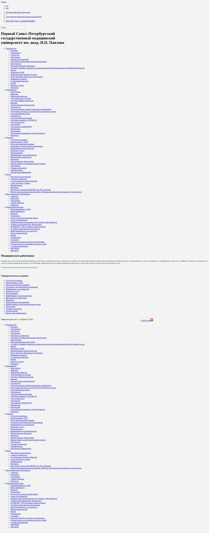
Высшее (14, 103)
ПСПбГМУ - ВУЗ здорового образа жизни (28, 227)
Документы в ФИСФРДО (21, 127)
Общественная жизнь (14, 207)
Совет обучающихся (19, 220)
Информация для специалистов (24, 155)
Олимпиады (16, 116)
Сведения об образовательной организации (24, 17)
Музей (13, 83)
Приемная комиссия (19, 96)
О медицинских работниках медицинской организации (19, 267)
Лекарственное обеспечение (22, 161)
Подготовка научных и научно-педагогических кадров (33, 111)
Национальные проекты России (24, 75)
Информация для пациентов (22, 148)
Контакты (15, 88)
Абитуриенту (16, 64)
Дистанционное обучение (21, 118)
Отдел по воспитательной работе (24, 218)
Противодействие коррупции (18, 12)
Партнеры (15, 198)
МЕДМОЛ (15, 248)
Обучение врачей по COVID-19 (24, 120)
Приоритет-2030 (17, 72)
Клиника (9, 138)
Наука (8, 174)
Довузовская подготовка (21, 98)
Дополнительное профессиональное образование (31, 109)
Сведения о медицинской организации (27, 146)
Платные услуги (17, 151)
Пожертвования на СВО (21, 209)
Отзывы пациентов (19, 168)
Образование (11, 90)
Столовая (14, 240)
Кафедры (14, 94)
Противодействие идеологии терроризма (28, 242)
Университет (11, 48)
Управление (16, 53)
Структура (15, 55)
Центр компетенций (19, 233)
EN (7, 8)
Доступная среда (17, 122)
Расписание (15, 131)
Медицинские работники (21, 157)
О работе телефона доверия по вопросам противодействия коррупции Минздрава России (48, 68)
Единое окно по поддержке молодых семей (28, 244)
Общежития (16, 237)
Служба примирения (19, 246)
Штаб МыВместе (18, 211)
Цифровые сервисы (19, 79)
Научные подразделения (21, 177)
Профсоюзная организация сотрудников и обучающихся (34, 222)
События (14, 196)
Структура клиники (19, 140)
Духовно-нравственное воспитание (25, 229)
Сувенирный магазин (20, 81)
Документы (15, 57)
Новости (14, 214)
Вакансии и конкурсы (20, 59)
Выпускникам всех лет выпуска (24, 231)
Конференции (16, 185)
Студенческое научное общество (24, 181)
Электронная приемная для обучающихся (28, 133)
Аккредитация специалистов (23, 105)
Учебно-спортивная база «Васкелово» (26, 224)
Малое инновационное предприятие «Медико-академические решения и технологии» (46, 192)
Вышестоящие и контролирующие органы (28, 164)
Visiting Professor (17, 203)
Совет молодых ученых (20, 183)
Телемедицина (17, 170)
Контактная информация (21, 172)
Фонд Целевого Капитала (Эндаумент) (27, 77)
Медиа (13, 70)
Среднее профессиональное (22, 101)
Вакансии (15, 159)
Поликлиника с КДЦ (19, 142)
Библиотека (15, 129)
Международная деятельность (18, 194)
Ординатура (16, 107)
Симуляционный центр (20, 114)
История (14, 51)
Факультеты (15, 92)
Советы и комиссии (19, 179)
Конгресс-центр (17, 85)
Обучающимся (17, 153)
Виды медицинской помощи (22, 144)
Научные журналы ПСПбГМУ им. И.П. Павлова (31, 190)
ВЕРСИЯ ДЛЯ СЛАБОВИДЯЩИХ (20, 21)
